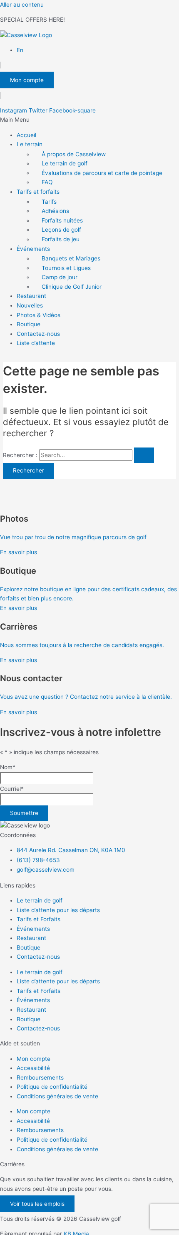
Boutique (28, 324)
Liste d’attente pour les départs (58, 910)
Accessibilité (33, 1068)
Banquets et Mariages (71, 258)
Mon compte (33, 1058)
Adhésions (55, 211)
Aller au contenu (22, 4)
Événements (33, 248)
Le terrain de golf (64, 163)
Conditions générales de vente (57, 1096)
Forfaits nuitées (62, 220)
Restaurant (31, 295)
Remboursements (40, 1077)
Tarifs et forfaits (38, 191)
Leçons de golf (61, 229)
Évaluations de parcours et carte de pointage (102, 173)
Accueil (26, 135)
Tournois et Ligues (66, 268)
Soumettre (24, 813)
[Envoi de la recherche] (144, 455)
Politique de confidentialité (52, 1086)
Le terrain (29, 144)
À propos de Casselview (74, 154)
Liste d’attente (36, 343)
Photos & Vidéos (38, 315)
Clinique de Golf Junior (72, 286)
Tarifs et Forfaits (38, 919)
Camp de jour (59, 277)
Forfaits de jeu (61, 239)
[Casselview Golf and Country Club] (26, 35)
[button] (89, 120)
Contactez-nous (38, 333)
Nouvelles (30, 305)
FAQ (47, 182)
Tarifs (49, 201)
